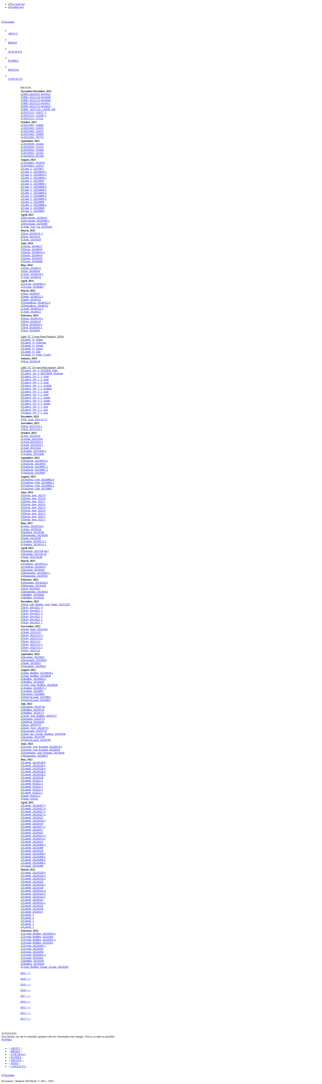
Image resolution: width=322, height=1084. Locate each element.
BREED (12, 42)
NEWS (14, 1063)
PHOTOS (13, 69)
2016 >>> (25, 1001)
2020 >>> (25, 978)
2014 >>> (25, 1013)
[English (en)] (16, 7)
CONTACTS (15, 79)
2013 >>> (25, 1018)
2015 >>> (25, 1007)
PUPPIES (13, 60)
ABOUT (13, 33)
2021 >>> (25, 973)
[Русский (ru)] (16, 4)
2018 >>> (25, 990)
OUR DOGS (15, 51)
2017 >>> (25, 996)
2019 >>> (25, 984)
